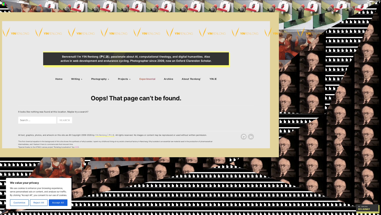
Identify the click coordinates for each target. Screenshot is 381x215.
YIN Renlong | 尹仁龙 (104, 135)
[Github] (243, 136)
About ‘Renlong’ (191, 78)
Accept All (58, 202)
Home (59, 78)
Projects (123, 78)
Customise (19, 202)
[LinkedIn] (250, 136)
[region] (38, 193)
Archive (168, 78)
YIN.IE (213, 78)
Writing (75, 78)
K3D (76, 147)
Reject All (38, 202)
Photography (99, 78)
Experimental (147, 78)
